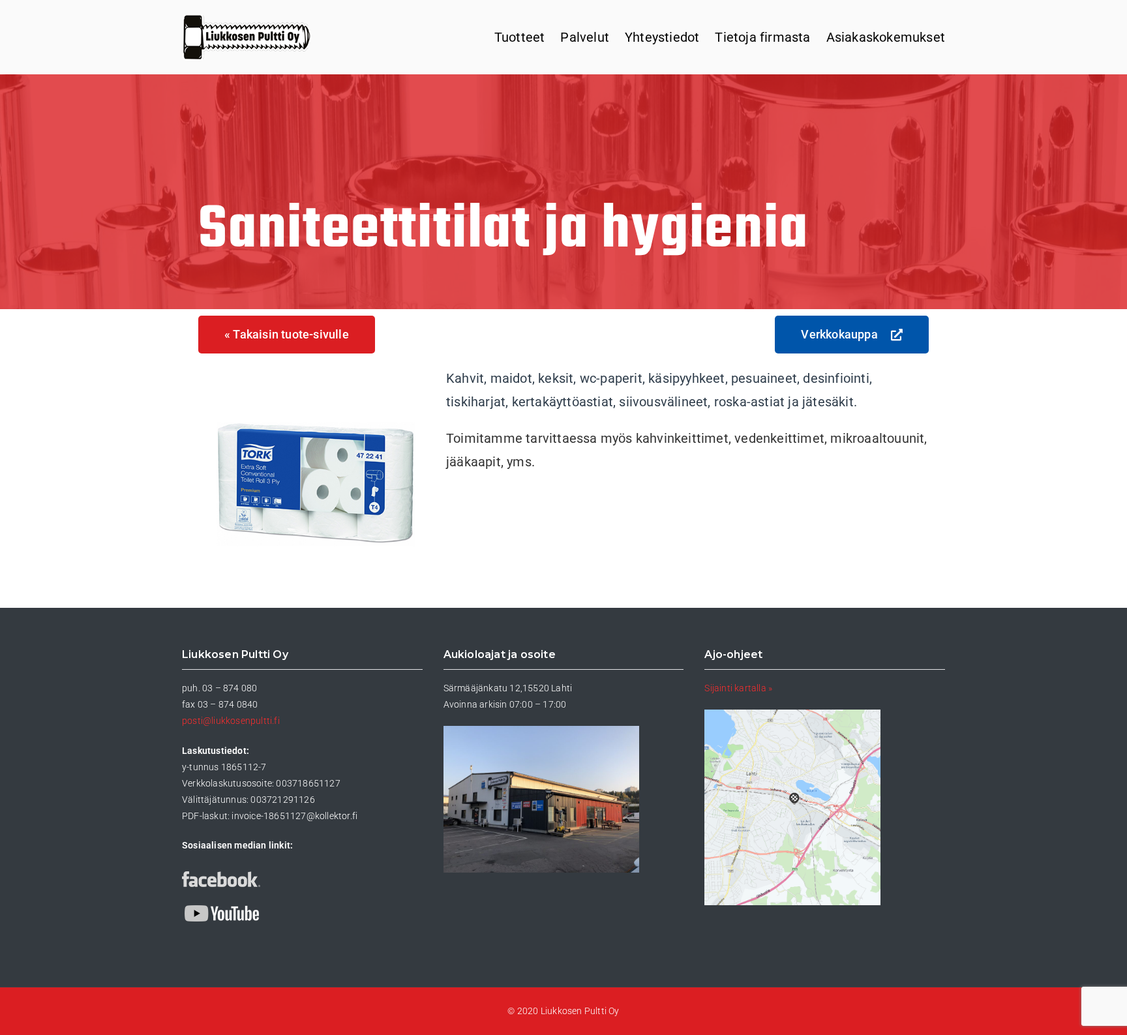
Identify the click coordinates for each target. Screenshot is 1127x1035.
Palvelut (584, 37)
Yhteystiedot (662, 37)
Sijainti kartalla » (738, 688)
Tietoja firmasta (762, 37)
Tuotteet (519, 37)
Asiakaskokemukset (885, 37)
